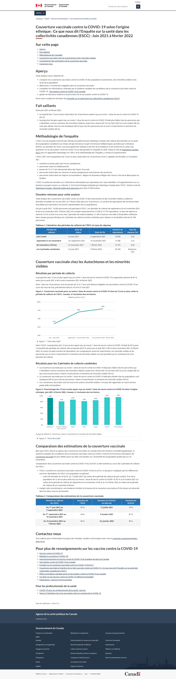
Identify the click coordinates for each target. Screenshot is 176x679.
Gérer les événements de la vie (116, 658)
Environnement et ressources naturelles (84, 640)
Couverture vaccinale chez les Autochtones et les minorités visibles (67, 58)
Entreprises (40, 653)
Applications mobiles (56, 674)
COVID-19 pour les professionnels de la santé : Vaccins (62, 590)
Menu (41, 13)
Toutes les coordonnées (44, 633)
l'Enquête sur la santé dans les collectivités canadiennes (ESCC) (93, 98)
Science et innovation (112, 640)
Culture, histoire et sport (79, 649)
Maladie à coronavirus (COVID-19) (53, 556)
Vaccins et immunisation (59, 19)
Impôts (38, 666)
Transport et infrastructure (80, 658)
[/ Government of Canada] (52, 6)
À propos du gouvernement (115, 633)
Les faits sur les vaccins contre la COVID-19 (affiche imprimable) (66, 577)
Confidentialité (95, 674)
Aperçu (42, 49)
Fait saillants (44, 52)
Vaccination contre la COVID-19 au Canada (67, 91)
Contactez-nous (46, 64)
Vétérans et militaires (112, 649)
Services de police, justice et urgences (84, 653)
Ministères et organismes (79, 633)
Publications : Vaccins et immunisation (55, 579)
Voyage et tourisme (42, 649)
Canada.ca (39, 19)
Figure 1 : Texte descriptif (49, 341)
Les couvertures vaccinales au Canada (83, 19)
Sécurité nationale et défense (81, 645)
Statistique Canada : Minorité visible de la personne (57, 188)
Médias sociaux (41, 674)
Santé (47, 19)
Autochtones (109, 645)
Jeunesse (108, 653)
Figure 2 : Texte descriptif (49, 438)
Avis (86, 674)
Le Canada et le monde (78, 662)
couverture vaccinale (44, 456)
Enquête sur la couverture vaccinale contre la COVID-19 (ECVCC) (66, 565)
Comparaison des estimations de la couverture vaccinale (63, 61)
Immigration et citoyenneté (45, 645)
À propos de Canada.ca (74, 674)
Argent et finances (77, 666)
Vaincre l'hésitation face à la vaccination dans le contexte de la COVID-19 (70, 593)
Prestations (40, 658)
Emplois (38, 640)
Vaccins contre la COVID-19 (51, 553)
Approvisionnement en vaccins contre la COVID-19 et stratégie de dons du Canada (74, 559)
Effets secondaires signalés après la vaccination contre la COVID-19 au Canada (72, 574)
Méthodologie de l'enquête (50, 55)
